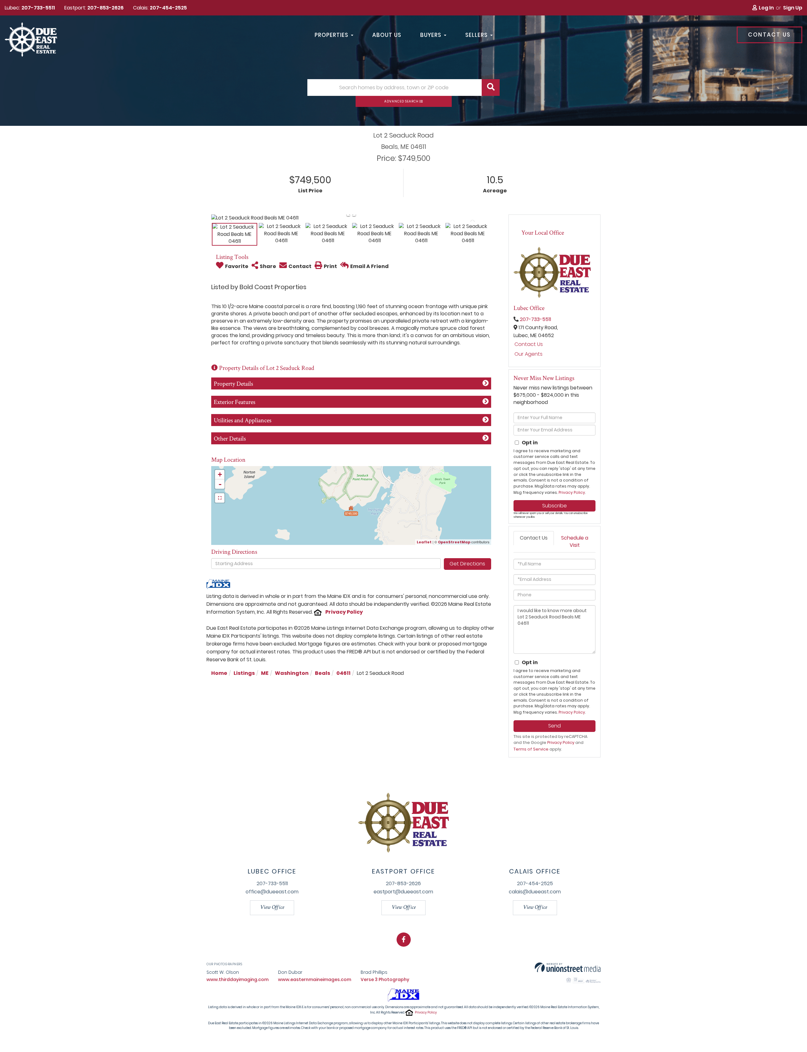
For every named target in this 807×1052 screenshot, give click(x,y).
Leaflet (424, 542)
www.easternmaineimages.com (314, 979)
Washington (292, 673)
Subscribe (554, 505)
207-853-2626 (105, 7)
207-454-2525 (168, 7)
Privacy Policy (344, 612)
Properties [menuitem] (331, 35)
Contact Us (769, 34)
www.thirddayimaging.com (237, 979)
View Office (272, 907)
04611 (343, 673)
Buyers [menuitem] (430, 35)
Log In (766, 7)
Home (219, 673)
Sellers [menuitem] (476, 35)
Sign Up (792, 7)
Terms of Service (531, 749)
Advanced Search (401, 101)
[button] (491, 87)
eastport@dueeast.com (403, 891)
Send (554, 725)
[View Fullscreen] (219, 498)
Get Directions (467, 563)
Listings (244, 673)
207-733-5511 (38, 7)
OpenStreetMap (454, 542)
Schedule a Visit (574, 541)
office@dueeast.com (272, 891)
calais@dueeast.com (535, 891)
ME (265, 673)
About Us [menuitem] (386, 35)
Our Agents (528, 354)
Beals (322, 673)
